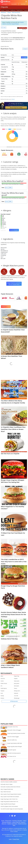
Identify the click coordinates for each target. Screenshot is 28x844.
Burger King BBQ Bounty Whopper (8, 804)
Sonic (2, 693)
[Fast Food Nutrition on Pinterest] (12, 816)
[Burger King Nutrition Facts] (12, 154)
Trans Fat (3, 69)
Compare (25, 48)
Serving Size (4, 55)
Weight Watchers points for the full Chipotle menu (14, 283)
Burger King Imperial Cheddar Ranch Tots (9, 801)
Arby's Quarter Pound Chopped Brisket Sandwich (11, 794)
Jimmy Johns (16, 683)
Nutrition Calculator (17, 820)
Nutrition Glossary (6, 822)
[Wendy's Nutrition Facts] (4, 298)
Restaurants (4, 4)
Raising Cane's (17, 690)
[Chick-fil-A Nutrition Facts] (12, 298)
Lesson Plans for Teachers (18, 822)
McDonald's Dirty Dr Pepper (7, 784)
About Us (4, 823)
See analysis (24, 57)
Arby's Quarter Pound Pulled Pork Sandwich (10, 796)
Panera (15, 688)
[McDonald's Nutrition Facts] (4, 154)
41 (11, 187)
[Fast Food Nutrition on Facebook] (9, 816)
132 (7, 187)
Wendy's (2, 698)
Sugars (3, 81)
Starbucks (16, 693)
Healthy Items (12, 10)
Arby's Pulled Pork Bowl (6, 791)
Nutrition (2, 10)
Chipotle (13, 99)
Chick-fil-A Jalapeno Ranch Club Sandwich (9, 806)
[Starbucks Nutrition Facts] (19, 154)
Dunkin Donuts (4, 683)
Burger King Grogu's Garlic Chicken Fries (9, 799)
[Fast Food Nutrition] (5, 1)
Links (10, 839)
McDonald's (16, 685)
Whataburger (16, 698)
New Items (23, 4)
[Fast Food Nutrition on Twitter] (14, 816)
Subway (2, 695)
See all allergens (14, 230)
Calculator (13, 4)
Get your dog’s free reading (16, 107)
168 (7, 201)
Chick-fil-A (3, 678)
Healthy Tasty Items (12, 823)
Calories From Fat (5, 59)
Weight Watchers (20, 10)
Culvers (2, 681)
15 (11, 201)
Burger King (16, 676)
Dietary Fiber (4, 79)
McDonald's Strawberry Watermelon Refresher (10, 786)
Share (4, 27)
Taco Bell (16, 695)
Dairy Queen (16, 681)
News (24, 820)
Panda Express (4, 688)
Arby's (2, 676)
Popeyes (2, 690)
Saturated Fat (4, 67)
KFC (1, 685)
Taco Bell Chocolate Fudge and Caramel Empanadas (12, 808)
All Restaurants (14, 701)
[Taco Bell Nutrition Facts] (19, 298)
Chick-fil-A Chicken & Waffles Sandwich (9, 782)
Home (2, 820)
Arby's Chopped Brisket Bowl (7, 789)
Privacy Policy (16, 839)
